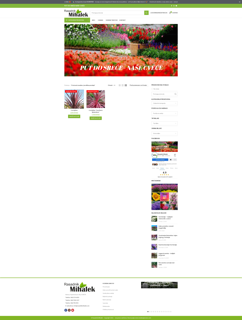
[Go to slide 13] (170, 311)
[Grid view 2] (120, 85)
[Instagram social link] (174, 6)
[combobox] (164, 103)
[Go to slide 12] (168, 311)
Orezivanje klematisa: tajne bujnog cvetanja (168, 236)
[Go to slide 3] (151, 311)
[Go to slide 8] (161, 311)
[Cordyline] (74, 99)
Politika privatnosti (108, 309)
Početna (66, 85)
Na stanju (156, 89)
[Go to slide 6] (157, 311)
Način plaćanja (107, 299)
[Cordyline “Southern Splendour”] (96, 99)
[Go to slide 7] (159, 311)
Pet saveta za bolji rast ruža (166, 264)
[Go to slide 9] (163, 311)
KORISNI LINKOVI (108, 283)
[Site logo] (76, 12)
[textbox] (165, 103)
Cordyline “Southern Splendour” (96, 111)
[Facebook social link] (171, 6)
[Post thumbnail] (154, 219)
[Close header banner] (239, 2)
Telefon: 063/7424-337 (72, 300)
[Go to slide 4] (153, 311)
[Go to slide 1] (147, 311)
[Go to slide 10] (165, 311)
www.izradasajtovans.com (143, 318)
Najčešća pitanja (107, 296)
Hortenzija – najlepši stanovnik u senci (165, 218)
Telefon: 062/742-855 (71, 303)
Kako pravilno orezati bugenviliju (166, 227)
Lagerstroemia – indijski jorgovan (167, 254)
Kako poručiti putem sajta (110, 290)
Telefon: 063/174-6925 (72, 297)
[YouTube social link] (176, 6)
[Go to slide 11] (166, 311)
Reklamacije (106, 306)
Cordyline (74, 110)
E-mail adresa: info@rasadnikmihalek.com (77, 306)
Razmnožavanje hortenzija (168, 245)
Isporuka (105, 303)
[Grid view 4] (126, 85)
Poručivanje (106, 287)
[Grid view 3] (123, 85)
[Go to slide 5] (155, 311)
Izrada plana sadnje (108, 293)
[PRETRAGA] (146, 13)
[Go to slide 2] (149, 311)
